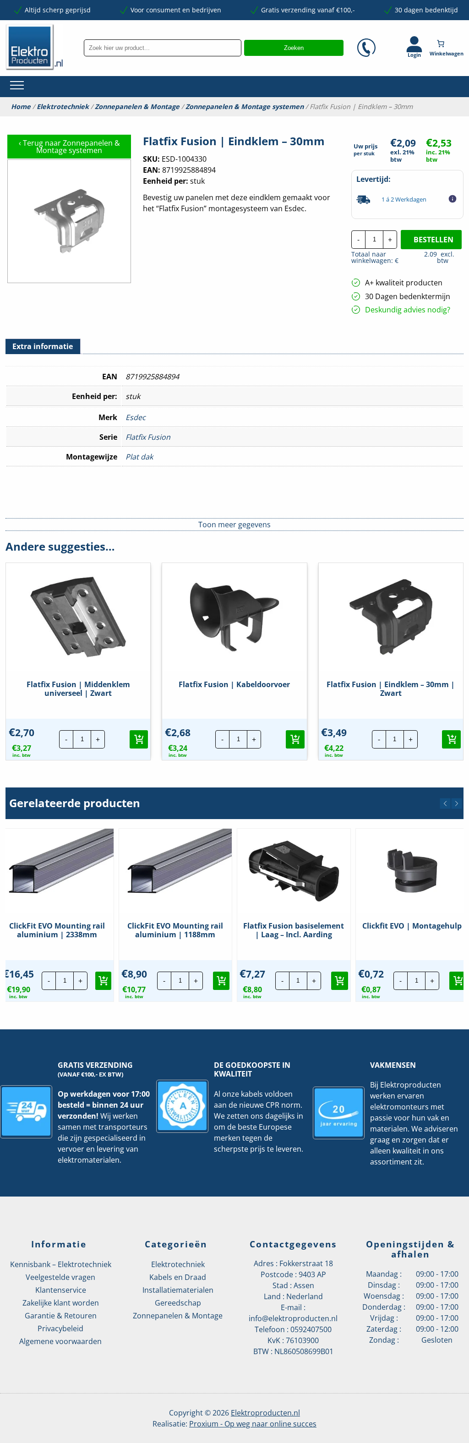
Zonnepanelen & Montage (137, 107)
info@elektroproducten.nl (293, 1318)
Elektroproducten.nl (265, 1413)
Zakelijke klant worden (60, 1303)
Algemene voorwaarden (60, 1341)
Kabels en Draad (177, 1277)
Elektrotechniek (63, 107)
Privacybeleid (60, 1328)
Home (21, 107)
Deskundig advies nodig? (407, 309)
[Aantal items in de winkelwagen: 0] (447, 43)
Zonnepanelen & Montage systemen (244, 107)
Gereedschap (178, 1303)
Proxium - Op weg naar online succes (252, 1424)
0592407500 (311, 1329)
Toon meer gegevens (234, 524)
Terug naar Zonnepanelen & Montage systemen (69, 146)
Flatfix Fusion (147, 437)
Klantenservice (60, 1290)
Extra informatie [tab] (42, 346)
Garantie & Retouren (61, 1316)
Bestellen (433, 240)
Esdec (135, 417)
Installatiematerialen (177, 1290)
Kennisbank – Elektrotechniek (60, 1264)
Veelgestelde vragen (60, 1277)
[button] (139, 739)
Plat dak (139, 457)
